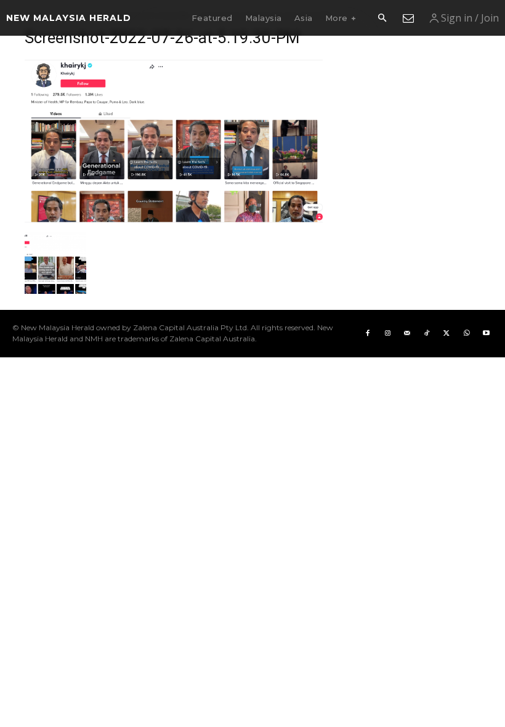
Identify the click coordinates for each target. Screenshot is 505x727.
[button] (382, 18)
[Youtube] (486, 333)
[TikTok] (427, 333)
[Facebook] (367, 333)
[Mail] (407, 333)
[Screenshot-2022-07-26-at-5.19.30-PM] (174, 219)
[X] (446, 333)
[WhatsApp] (466, 333)
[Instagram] (387, 333)
